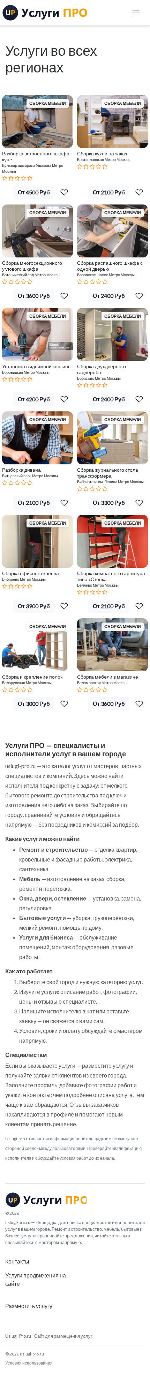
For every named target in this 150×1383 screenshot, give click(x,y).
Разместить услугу (28, 1306)
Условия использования (29, 1363)
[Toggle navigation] (135, 13)
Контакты (17, 1261)
